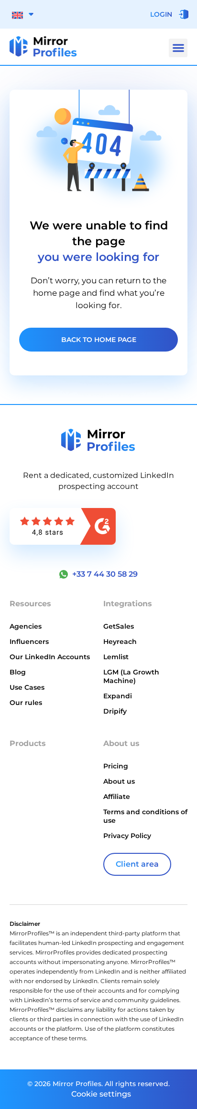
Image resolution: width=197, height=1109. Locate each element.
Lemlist (116, 657)
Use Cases (27, 687)
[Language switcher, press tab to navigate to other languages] (22, 14)
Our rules (26, 702)
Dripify (115, 711)
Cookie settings (101, 1094)
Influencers (29, 641)
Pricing (115, 766)
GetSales (118, 626)
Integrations (127, 603)
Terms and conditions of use (145, 816)
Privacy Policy (127, 835)
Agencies (26, 626)
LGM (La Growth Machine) (131, 676)
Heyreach (120, 641)
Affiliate (116, 796)
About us (119, 781)
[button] (178, 48)
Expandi (117, 696)
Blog (18, 672)
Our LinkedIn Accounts (50, 657)
